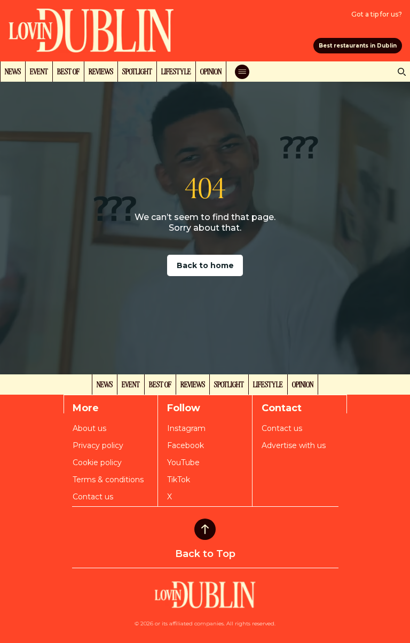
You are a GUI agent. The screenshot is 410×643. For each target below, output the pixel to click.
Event (39, 71)
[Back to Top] (205, 529)
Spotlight (137, 71)
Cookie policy (97, 462)
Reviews (101, 71)
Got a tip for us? (376, 14)
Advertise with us (294, 445)
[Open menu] (242, 72)
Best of (68, 71)
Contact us (93, 496)
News (13, 71)
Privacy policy (98, 445)
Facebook (185, 445)
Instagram (186, 428)
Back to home (205, 265)
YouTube (183, 462)
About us (89, 428)
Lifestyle (176, 71)
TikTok (178, 479)
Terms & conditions (108, 479)
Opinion (211, 71)
